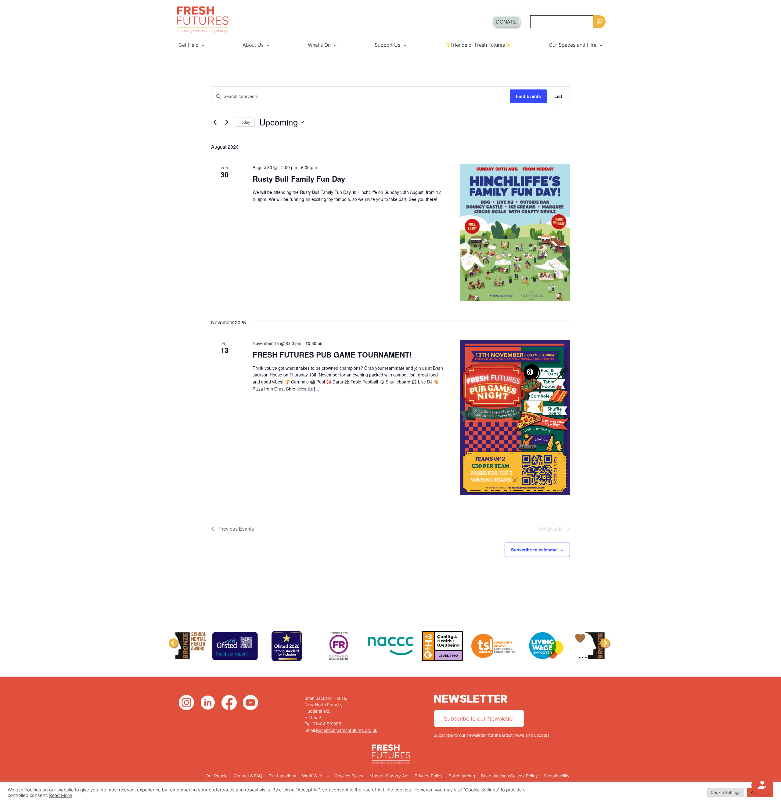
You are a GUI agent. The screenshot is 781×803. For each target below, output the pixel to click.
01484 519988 (327, 723)
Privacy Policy (429, 775)
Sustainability (557, 775)
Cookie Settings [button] (725, 792)
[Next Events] (226, 122)
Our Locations (282, 775)
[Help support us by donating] (762, 785)
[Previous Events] (214, 122)
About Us (253, 45)
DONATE (506, 22)
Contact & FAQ (248, 775)
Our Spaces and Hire (572, 45)
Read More (60, 795)
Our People (217, 775)
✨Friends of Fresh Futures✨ (477, 45)
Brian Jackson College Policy (509, 775)
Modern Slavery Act (388, 775)
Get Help (188, 45)
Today (245, 122)
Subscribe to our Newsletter (479, 718)
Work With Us (315, 775)
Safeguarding (462, 775)
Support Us (387, 45)
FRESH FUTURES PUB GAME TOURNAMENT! (332, 354)
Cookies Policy (349, 775)
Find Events (528, 96)
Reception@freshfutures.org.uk (346, 730)
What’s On (319, 45)
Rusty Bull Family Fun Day (299, 178)
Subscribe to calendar (534, 550)
